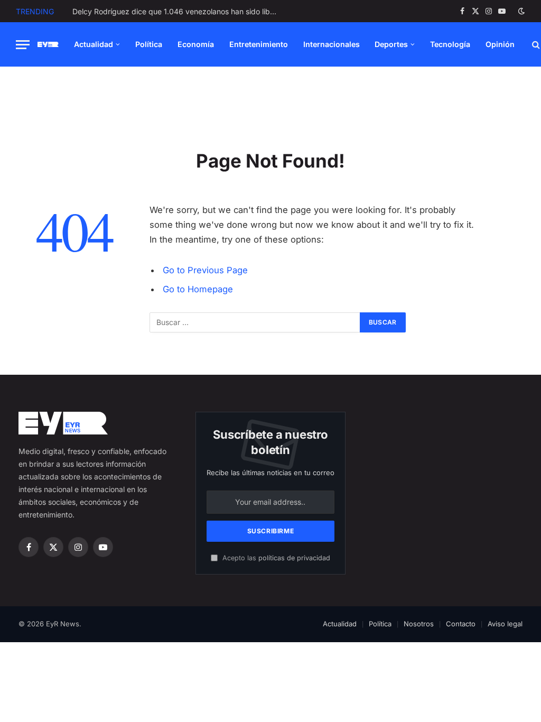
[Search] (535, 45)
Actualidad (93, 44)
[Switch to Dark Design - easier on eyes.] (520, 11)
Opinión (500, 44)
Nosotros (419, 623)
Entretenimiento (258, 44)
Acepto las (275, 558)
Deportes (391, 44)
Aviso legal (505, 623)
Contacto (460, 623)
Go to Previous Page (205, 270)
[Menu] (23, 45)
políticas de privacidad (294, 558)
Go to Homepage (198, 289)
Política (148, 44)
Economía (196, 44)
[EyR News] (48, 44)
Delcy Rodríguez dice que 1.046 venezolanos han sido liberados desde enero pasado (178, 11)
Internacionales (331, 44)
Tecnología (450, 44)
